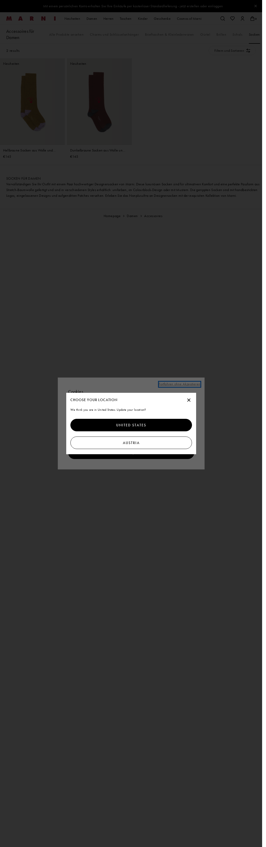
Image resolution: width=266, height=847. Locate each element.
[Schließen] (189, 400)
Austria (131, 442)
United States (131, 425)
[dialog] (131, 423)
